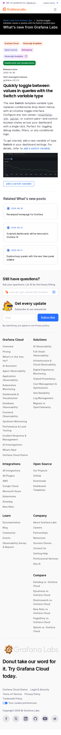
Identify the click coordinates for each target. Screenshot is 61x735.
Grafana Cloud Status (15, 455)
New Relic (8, 506)
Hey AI (37, 563)
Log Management (43, 398)
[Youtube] (45, 719)
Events (6, 538)
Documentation (11, 522)
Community (9, 532)
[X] (16, 719)
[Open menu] (55, 9)
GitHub (37, 475)
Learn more (49, 3)
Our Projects (40, 470)
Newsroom (39, 538)
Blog (5, 527)
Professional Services (45, 558)
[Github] (35, 719)
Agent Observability (14, 371)
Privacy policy (42, 325)
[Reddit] (54, 719)
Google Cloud (10, 486)
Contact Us (39, 548)
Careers (37, 527)
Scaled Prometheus (44, 378)
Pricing (6, 351)
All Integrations (11, 470)
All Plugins (9, 475)
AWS (5, 480)
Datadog (8, 501)
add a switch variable (37, 148)
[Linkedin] (25, 719)
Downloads (39, 480)
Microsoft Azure (12, 491)
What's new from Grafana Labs (17, 20)
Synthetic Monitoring (15, 421)
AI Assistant (10, 365)
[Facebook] (6, 719)
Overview (8, 346)
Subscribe (48, 317)
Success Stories (42, 543)
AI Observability (42, 346)
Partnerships (40, 532)
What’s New (9, 449)
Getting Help (40, 553)
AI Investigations (12, 444)
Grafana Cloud (32, 669)
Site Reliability (41, 393)
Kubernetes (9, 496)
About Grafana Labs (45, 522)
